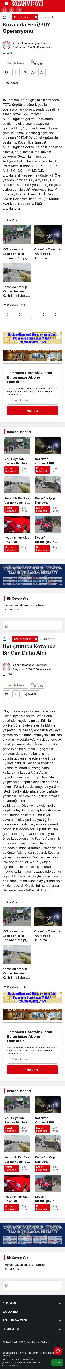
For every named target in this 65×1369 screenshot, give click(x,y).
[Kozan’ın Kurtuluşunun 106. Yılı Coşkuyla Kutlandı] (48, 534)
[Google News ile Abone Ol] (15, 63)
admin (17, 43)
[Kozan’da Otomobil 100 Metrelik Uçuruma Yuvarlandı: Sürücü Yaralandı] (48, 242)
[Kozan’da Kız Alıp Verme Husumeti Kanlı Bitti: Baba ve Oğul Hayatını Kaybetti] (17, 280)
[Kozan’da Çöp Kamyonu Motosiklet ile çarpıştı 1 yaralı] (48, 494)
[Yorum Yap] (24, 72)
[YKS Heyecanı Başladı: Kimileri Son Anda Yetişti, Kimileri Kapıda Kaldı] (17, 242)
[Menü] (6, 3)
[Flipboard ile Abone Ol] (37, 63)
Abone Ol (32, 410)
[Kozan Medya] (27, 3)
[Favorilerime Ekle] (16, 72)
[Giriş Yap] (11, 10)
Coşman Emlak (22, 1345)
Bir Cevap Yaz (17, 598)
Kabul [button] (57, 1362)
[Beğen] (6, 72)
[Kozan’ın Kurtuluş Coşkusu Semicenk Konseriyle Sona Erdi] (17, 534)
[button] (4, 10)
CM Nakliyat (38, 1345)
